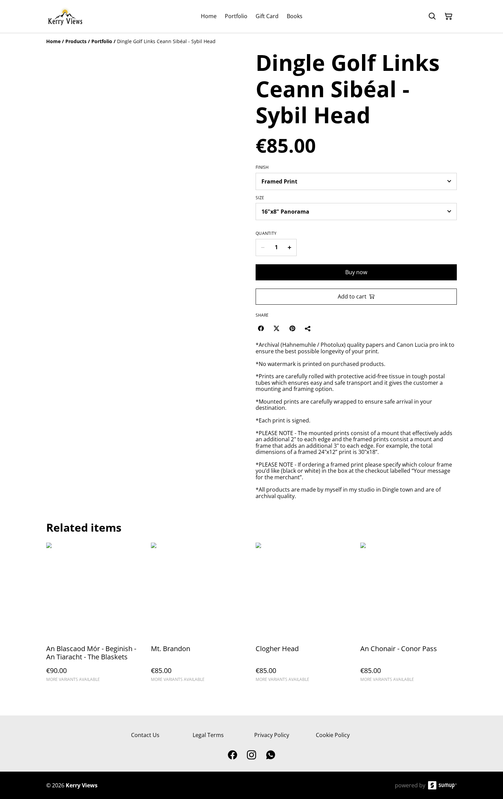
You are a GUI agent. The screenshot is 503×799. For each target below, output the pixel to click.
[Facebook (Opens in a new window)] (261, 328)
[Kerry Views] (65, 16)
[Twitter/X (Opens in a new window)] (276, 328)
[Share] (308, 328)
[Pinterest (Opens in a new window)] (292, 328)
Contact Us (145, 735)
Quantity (266, 233)
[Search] (432, 16)
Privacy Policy (271, 735)
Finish (262, 167)
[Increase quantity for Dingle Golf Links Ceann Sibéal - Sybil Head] (290, 247)
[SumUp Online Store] (442, 785)
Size (260, 197)
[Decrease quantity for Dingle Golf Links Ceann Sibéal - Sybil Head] (263, 247)
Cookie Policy (333, 735)
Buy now (356, 272)
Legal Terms (208, 735)
